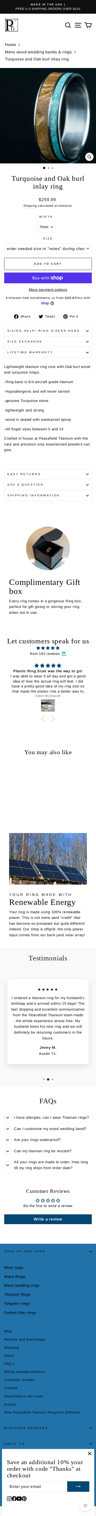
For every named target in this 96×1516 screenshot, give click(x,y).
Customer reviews (19, 1380)
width (46, 216)
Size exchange (25, 341)
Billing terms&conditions (24, 1372)
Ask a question (25, 484)
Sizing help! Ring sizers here (43, 330)
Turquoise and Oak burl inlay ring (37, 59)
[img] (48, 648)
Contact (10, 1388)
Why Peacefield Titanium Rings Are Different (42, 1412)
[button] (44, 719)
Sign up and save (25, 1251)
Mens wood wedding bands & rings (38, 52)
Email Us (14, 1443)
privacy (10, 1404)
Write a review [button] (48, 1219)
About (9, 1355)
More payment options (48, 290)
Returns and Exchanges (24, 1339)
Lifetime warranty (30, 352)
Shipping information (33, 495)
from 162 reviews (45, 654)
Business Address (26, 1427)
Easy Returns (24, 474)
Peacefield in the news (23, 1396)
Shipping (30, 205)
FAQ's (9, 1364)
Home (10, 45)
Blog (8, 1331)
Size (48, 238)
